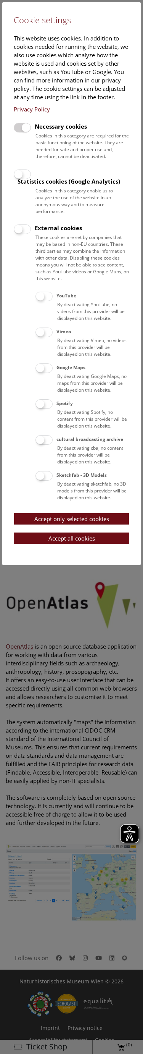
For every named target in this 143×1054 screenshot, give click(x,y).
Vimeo (63, 331)
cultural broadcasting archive (89, 439)
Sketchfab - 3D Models (81, 475)
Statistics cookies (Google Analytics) (69, 181)
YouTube (66, 295)
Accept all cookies (71, 538)
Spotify (64, 403)
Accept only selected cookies (71, 519)
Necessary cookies (61, 126)
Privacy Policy (32, 109)
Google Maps (70, 367)
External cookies (58, 228)
